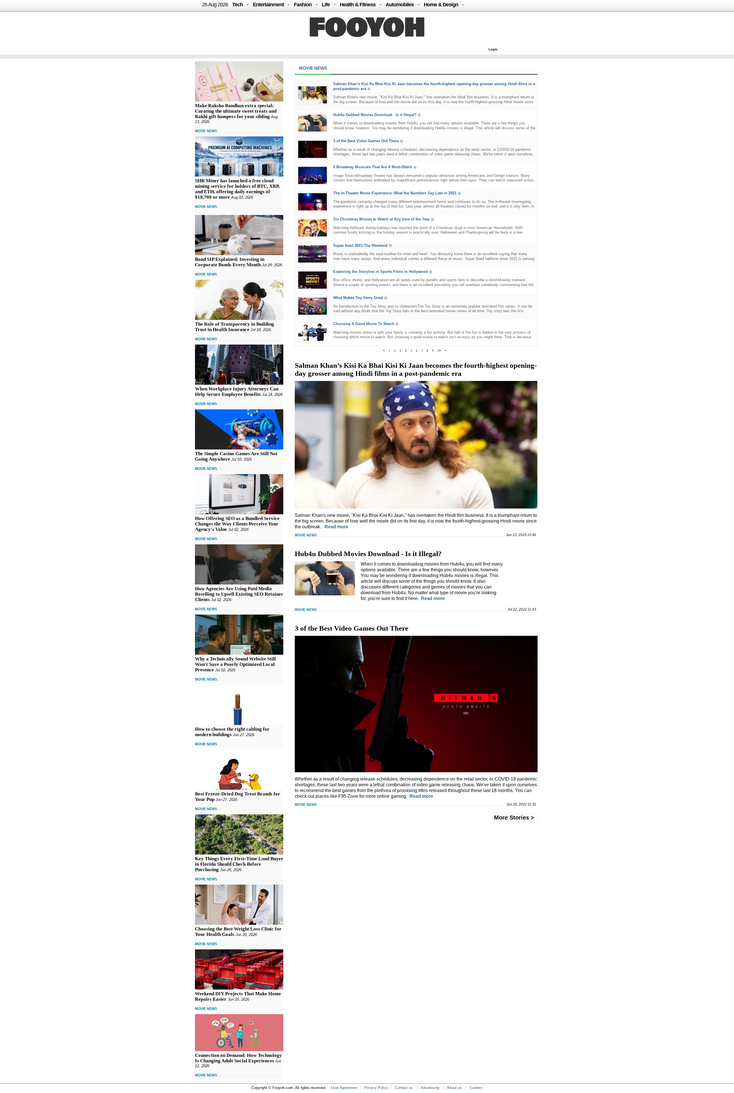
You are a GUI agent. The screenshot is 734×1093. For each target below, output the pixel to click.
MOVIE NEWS (206, 131)
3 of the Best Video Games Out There (366, 141)
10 (439, 350)
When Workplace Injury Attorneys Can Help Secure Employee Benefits (236, 391)
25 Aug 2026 (215, 4)
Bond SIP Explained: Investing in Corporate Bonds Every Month (229, 262)
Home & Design (441, 4)
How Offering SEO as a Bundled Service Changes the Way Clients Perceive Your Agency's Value (237, 524)
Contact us (404, 1088)
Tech (237, 4)
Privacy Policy (376, 1088)
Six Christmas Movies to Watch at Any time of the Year (381, 219)
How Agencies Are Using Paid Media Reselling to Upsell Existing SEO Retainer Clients (239, 594)
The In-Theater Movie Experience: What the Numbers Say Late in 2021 (394, 193)
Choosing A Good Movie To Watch (363, 324)
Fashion (303, 4)
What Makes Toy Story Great (358, 298)
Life (326, 4)
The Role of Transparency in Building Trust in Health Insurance (234, 326)
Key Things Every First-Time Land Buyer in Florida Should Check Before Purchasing (239, 864)
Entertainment (268, 4)
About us (454, 1088)
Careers (476, 1088)
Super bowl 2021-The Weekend (360, 245)
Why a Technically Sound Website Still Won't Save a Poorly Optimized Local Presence (235, 664)
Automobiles (400, 4)
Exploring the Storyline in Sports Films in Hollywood (380, 271)
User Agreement (344, 1088)
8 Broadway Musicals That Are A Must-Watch (372, 167)
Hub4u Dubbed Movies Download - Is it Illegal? (375, 115)
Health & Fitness (358, 4)
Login (493, 49)
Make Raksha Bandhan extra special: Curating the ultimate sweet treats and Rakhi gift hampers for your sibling (235, 111)
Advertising (430, 1088)
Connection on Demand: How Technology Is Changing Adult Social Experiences (238, 1058)
